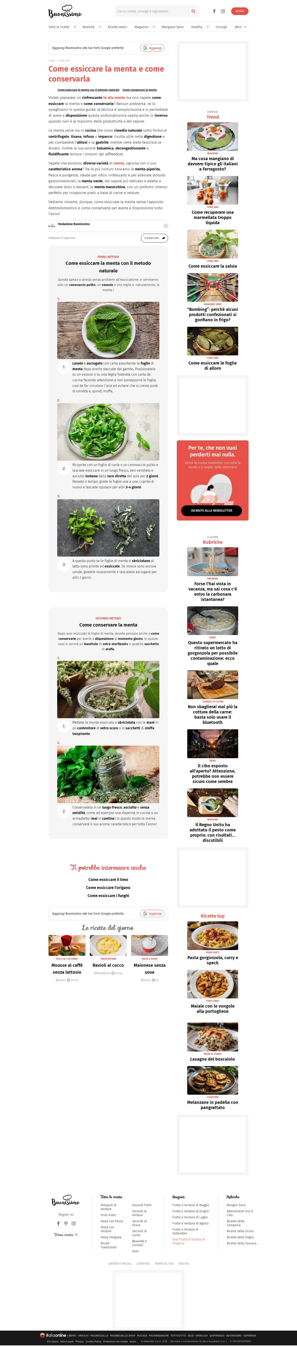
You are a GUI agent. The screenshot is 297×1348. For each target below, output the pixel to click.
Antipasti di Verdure (109, 1207)
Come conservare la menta (140, 89)
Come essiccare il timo (108, 879)
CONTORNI (212, 1097)
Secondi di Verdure (139, 1213)
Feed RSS (184, 1263)
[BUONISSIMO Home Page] (65, 11)
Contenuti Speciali (120, 1263)
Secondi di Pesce (139, 1223)
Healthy (196, 27)
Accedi (240, 11)
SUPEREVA (250, 1336)
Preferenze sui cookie (115, 1341)
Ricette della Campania (235, 1223)
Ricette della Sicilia (240, 1231)
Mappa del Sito (164, 1263)
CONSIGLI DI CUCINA (212, 701)
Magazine (141, 27)
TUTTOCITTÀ (178, 1336)
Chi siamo (52, 1341)
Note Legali (66, 1341)
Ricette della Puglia (240, 1237)
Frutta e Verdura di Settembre (185, 1231)
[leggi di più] (166, 226)
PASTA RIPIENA (108, 958)
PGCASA (142, 1336)
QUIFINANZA (217, 1336)
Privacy (79, 1341)
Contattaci (143, 1263)
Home (51, 60)
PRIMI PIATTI (212, 952)
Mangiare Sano (173, 27)
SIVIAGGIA (201, 1336)
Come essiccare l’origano (108, 887)
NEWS (213, 637)
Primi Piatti (108, 1215)
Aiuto (133, 1341)
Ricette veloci (117, 27)
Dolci (135, 1251)
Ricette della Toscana (242, 1243)
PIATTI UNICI (212, 1001)
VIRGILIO (83, 1336)
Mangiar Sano (236, 1205)
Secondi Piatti (142, 1205)
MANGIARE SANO (213, 304)
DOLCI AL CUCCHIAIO (67, 958)
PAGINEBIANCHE (159, 1336)
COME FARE (64, 60)
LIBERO (71, 1336)
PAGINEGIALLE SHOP (122, 1336)
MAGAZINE (212, 153)
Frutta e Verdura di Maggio (190, 1205)
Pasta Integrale (111, 1237)
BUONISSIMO (234, 1336)
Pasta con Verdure (107, 1229)
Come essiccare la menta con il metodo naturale (88, 89)
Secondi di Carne (139, 1233)
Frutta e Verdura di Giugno (190, 1211)
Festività (88, 27)
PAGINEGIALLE (99, 1336)
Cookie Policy (93, 1341)
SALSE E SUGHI (149, 958)
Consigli (221, 27)
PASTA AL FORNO (213, 1054)
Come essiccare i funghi (108, 895)
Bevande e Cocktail (139, 1243)
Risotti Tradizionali (109, 1245)
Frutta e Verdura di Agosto (190, 1223)
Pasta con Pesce (112, 1221)
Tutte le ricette (58, 27)
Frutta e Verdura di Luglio (190, 1217)
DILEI (191, 1336)
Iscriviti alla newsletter (211, 510)
